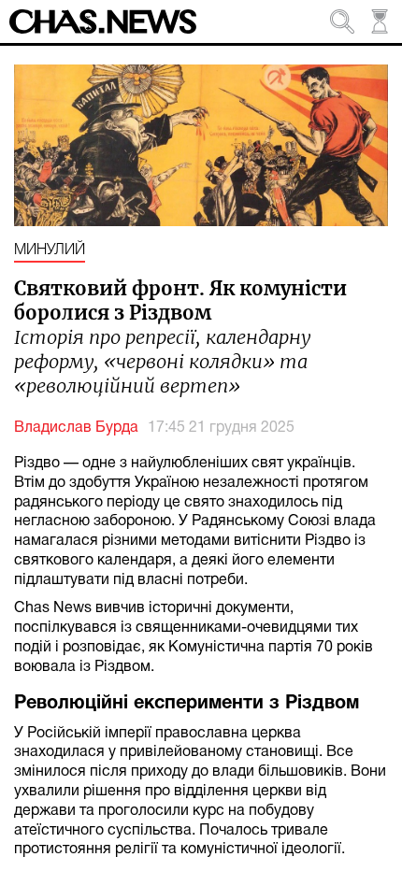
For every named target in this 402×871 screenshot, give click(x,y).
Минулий (49, 250)
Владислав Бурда (76, 428)
